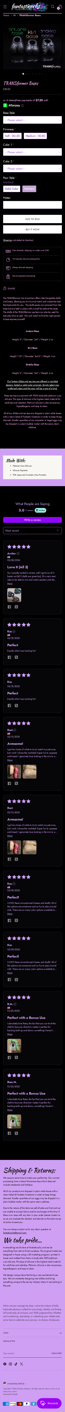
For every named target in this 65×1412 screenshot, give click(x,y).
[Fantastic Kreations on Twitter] (22, 1364)
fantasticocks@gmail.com (15, 1232)
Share (11, 288)
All (14, 15)
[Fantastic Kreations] (29, 6)
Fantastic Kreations (24, 1388)
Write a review (32, 520)
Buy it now (33, 229)
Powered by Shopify (10, 1394)
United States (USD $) (15, 1383)
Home (6, 15)
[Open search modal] (52, 6)
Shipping (7, 240)
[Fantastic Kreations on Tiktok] (16, 1364)
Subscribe (56, 1353)
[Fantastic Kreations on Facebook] (5, 1364)
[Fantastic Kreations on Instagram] (11, 1364)
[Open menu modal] (4, 6)
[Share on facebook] (9, 607)
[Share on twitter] (16, 607)
